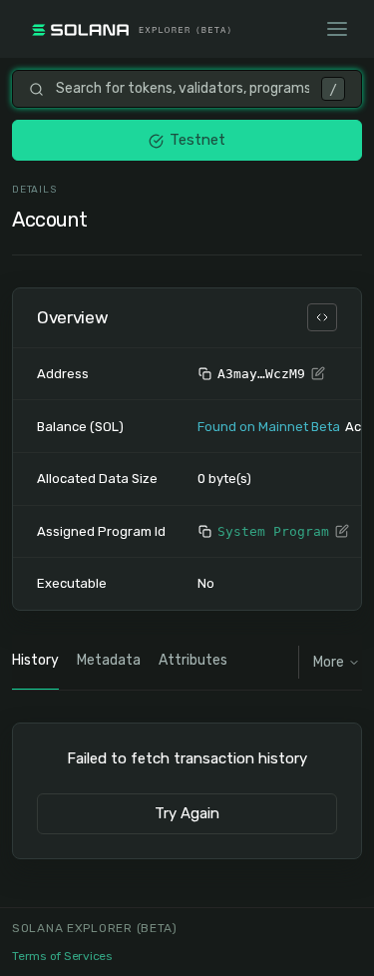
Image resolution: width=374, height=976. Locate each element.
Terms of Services (62, 956)
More (328, 662)
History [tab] (35, 660)
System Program (273, 531)
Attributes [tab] (193, 660)
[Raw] (322, 317)
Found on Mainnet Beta (268, 426)
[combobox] (182, 89)
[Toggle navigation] (337, 29)
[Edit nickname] (318, 374)
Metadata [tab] (109, 660)
